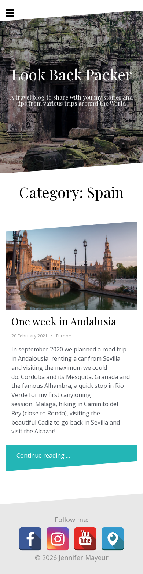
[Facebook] (30, 539)
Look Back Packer (71, 74)
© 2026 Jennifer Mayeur (72, 557)
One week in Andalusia (63, 321)
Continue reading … (43, 455)
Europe (63, 336)
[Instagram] (58, 539)
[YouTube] (85, 539)
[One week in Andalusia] (74, 268)
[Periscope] (113, 539)
